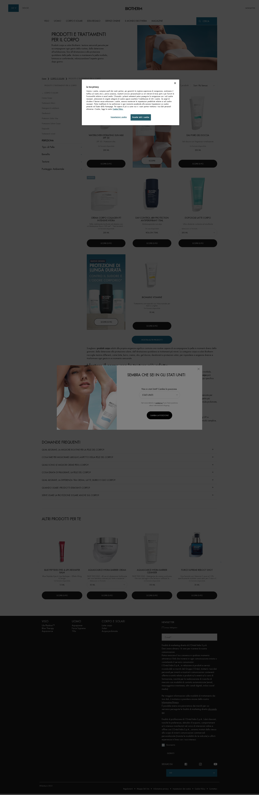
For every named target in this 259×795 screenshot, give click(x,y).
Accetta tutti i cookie (140, 117)
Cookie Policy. (118, 109)
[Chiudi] (175, 83)
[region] (130, 102)
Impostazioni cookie (119, 117)
